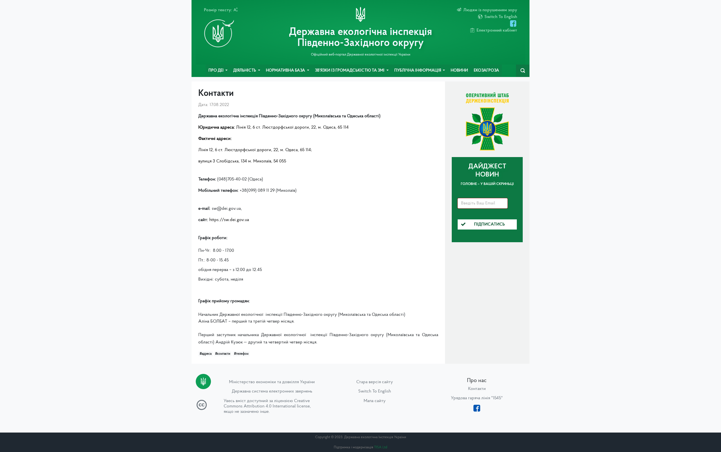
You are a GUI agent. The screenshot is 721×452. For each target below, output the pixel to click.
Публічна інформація (418, 71)
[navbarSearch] (522, 71)
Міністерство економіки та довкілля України (272, 382)
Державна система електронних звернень (272, 391)
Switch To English (374, 391)
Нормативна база (286, 71)
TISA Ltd (380, 447)
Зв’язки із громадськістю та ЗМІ (350, 71)
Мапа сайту (375, 401)
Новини (459, 71)
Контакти (477, 389)
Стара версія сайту (374, 382)
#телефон (241, 354)
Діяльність (245, 71)
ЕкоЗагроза (486, 71)
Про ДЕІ (216, 71)
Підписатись (489, 224)
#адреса (206, 354)
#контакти (222, 354)
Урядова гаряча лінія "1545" (477, 398)
